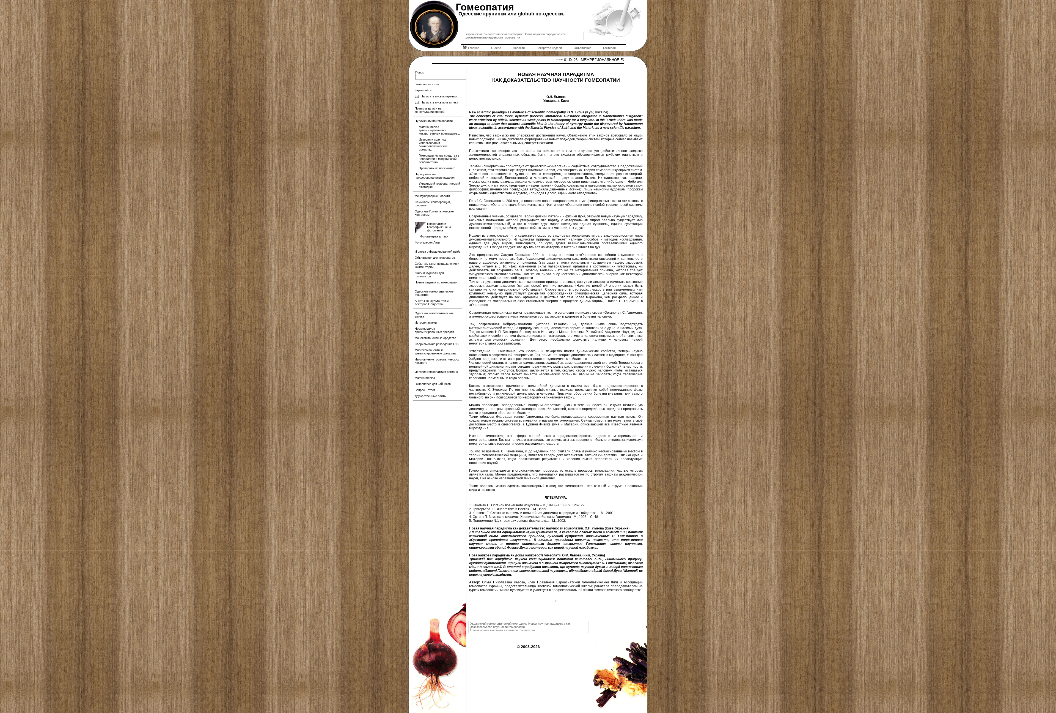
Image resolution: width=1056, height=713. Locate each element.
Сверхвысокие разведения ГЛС (437, 344)
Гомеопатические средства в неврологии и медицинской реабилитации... (439, 159)
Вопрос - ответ (425, 390)
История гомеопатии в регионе (436, 371)
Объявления (582, 48)
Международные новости (432, 196)
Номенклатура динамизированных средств (434, 330)
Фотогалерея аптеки (434, 236)
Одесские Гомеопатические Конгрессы (434, 213)
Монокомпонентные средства (435, 338)
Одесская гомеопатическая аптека (434, 315)
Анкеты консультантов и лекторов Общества (432, 302)
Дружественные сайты (430, 396)
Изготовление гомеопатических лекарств (437, 361)
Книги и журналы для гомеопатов (429, 274)
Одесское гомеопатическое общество (434, 293)
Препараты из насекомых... (438, 168)
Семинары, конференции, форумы (433, 203)
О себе (496, 48)
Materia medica (425, 377)
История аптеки (426, 322)
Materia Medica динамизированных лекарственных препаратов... (439, 130)
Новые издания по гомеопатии (436, 282)
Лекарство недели (549, 48)
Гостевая (609, 48)
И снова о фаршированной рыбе (437, 251)
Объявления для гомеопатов (435, 257)
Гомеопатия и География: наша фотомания (439, 227)
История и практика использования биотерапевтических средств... (433, 144)
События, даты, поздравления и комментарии (437, 265)
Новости (519, 48)
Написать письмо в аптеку (439, 102)
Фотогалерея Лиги (427, 242)
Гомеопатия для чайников (433, 384)
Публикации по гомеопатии (434, 120)
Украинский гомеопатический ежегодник (439, 185)
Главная (473, 48)
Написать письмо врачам (439, 96)
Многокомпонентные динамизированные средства (435, 351)
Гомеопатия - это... (428, 84)
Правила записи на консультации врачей (429, 110)
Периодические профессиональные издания (435, 176)
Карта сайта (423, 90)
